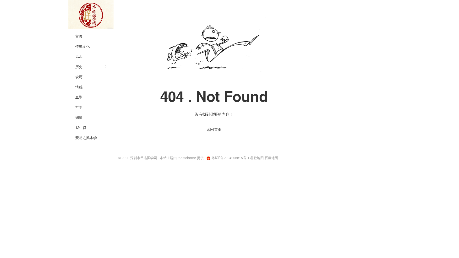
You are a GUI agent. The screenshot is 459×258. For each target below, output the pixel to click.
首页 (78, 35)
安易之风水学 (86, 137)
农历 (78, 76)
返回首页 (214, 129)
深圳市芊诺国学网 (91, 14)
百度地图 (271, 157)
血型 (78, 96)
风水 (78, 56)
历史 (78, 66)
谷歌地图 (257, 157)
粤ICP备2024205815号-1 (230, 157)
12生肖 (80, 127)
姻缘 (78, 117)
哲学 (78, 107)
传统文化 (82, 46)
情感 (78, 86)
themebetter (187, 157)
